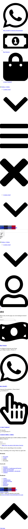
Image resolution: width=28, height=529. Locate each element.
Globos (5, 478)
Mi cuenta (5, 456)
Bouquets (5, 485)
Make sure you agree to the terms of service (12, 445)
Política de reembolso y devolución (11, 471)
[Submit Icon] (2, 234)
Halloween (5, 484)
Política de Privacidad (8, 469)
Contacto (5, 472)
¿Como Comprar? (5, 427)
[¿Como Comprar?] (14, 424)
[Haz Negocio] (14, 342)
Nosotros (5, 467)
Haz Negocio (3, 345)
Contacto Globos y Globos (7, 434)
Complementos (6, 480)
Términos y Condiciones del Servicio (12, 468)
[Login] (14, 306)
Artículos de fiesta (7, 481)
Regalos (5, 482)
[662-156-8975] (14, 383)
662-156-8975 (3, 386)
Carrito (5, 458)
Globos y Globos (4, 492)
